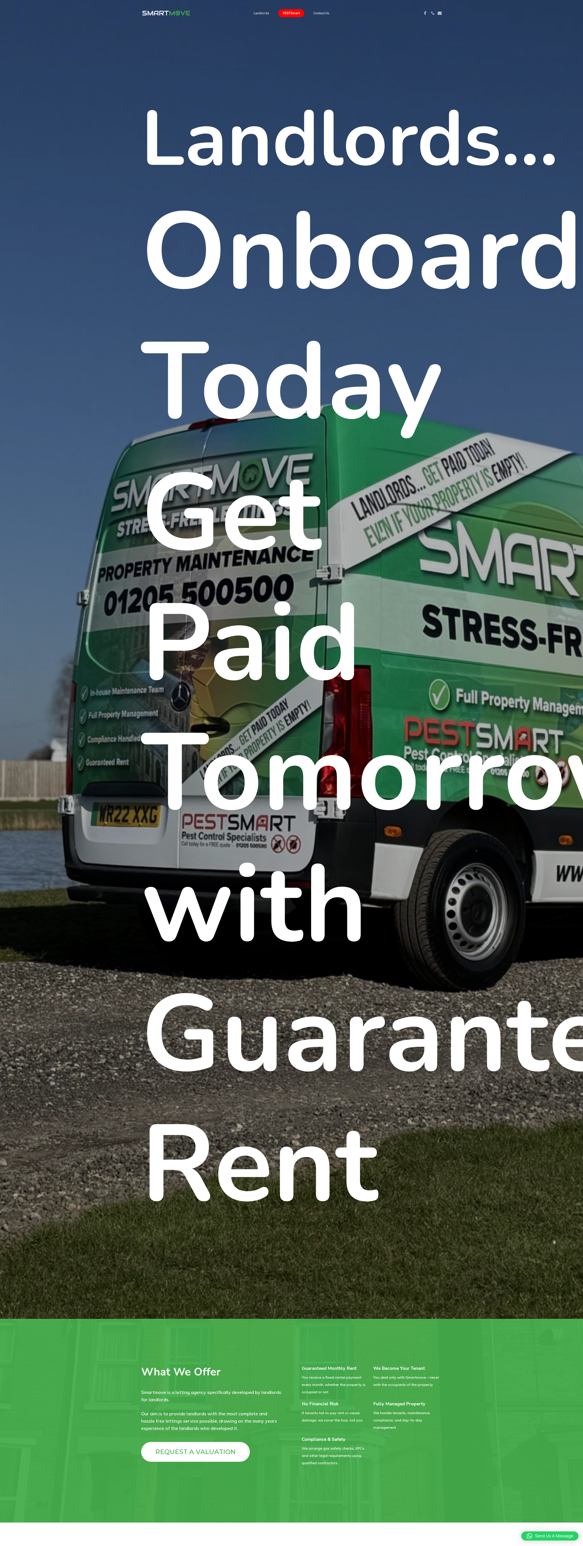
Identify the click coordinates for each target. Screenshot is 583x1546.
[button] (195, 1452)
